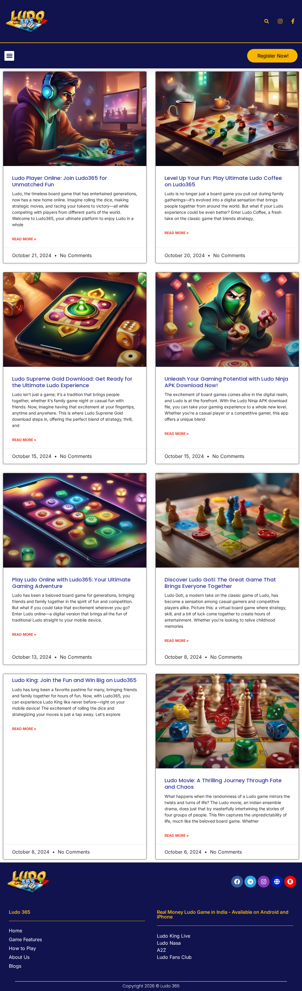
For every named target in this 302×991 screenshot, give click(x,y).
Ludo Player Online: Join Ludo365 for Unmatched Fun (59, 181)
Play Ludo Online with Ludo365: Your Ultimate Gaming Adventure (71, 583)
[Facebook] (237, 882)
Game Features (25, 939)
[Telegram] (250, 882)
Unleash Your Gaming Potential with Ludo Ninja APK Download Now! (226, 382)
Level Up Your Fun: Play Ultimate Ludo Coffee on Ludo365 (223, 181)
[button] (266, 21)
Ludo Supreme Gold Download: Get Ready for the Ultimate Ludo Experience (72, 382)
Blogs (15, 966)
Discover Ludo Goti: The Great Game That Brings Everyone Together (220, 583)
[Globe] (277, 882)
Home (15, 931)
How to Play (22, 948)
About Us (19, 957)
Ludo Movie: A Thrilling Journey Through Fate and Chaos (223, 784)
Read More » (24, 239)
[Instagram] (264, 882)
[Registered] (290, 882)
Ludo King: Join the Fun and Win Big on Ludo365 (74, 680)
